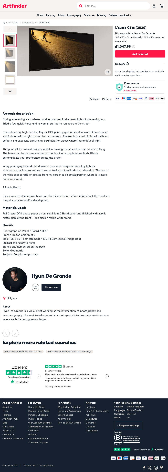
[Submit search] (81, 6)
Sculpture (89, 15)
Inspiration (125, 15)
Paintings (90, 407)
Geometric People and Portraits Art (23, 351)
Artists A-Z (8, 430)
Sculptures (91, 418)
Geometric (16, 250)
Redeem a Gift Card (38, 411)
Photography (74, 15)
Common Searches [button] (12, 438)
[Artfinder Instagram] (156, 468)
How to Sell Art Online (69, 422)
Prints (61, 15)
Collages (90, 426)
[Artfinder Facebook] (144, 468)
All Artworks (27, 22)
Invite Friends (35, 418)
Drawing (101, 15)
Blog (4, 422)
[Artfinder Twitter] (149, 468)
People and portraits (26, 254)
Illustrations (92, 430)
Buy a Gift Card (36, 407)
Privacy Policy (46, 465)
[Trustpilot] (138, 449)
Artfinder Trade (10, 418)
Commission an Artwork (40, 426)
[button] (10, 29)
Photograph (122, 33)
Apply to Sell (64, 418)
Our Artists (8, 426)
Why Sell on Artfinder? (69, 407)
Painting (50, 15)
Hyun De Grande (10, 22)
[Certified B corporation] (127, 437)
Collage (113, 15)
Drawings (91, 422)
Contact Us (8, 434)
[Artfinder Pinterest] (161, 468)
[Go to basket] (161, 5)
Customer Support (38, 442)
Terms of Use (29, 465)
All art (40, 15)
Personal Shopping (38, 415)
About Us (7, 407)
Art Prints (91, 415)
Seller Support (65, 415)
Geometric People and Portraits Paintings (69, 351)
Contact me (51, 287)
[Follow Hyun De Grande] (35, 287)
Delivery (32, 434)
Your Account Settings (40, 422)
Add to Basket (140, 54)
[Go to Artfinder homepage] (14, 6)
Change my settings (128, 425)
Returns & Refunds (38, 438)
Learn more (130, 90)
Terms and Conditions (69, 411)
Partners (6, 415)
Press (5, 411)
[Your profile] (154, 5)
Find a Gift (33, 430)
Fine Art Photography (97, 411)
